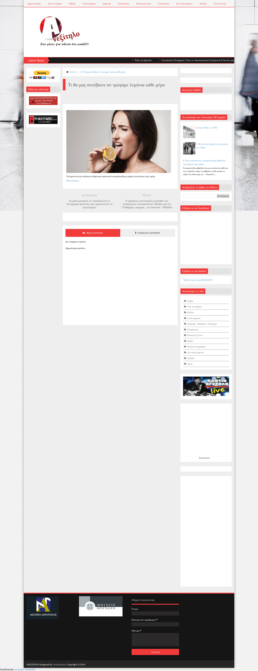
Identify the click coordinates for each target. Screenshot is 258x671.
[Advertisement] (206, 531)
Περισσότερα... (73, 180)
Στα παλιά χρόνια (184, 3)
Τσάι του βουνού (129, 60)
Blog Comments (94, 232)
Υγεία (190, 363)
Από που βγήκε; (194, 306)
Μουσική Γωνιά (195, 335)
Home (73, 71)
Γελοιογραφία (89, 3)
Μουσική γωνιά (143, 3)
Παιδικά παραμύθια (196, 346)
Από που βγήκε (55, 3)
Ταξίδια (203, 3)
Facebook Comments (148, 232)
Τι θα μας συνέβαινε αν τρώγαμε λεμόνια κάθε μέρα (103, 71)
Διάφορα (107, 3)
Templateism (59, 664)
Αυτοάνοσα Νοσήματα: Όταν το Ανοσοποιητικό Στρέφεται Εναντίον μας (184, 60)
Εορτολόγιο (204, 457)
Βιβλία (72, 3)
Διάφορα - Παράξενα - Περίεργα (202, 323)
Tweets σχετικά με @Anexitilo (198, 279)
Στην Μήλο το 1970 (207, 127)
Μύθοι (190, 341)
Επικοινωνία (220, 3)
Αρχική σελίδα (34, 3)
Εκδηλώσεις (123, 3)
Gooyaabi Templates (24, 669)
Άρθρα (190, 300)
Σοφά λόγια (163, 3)
